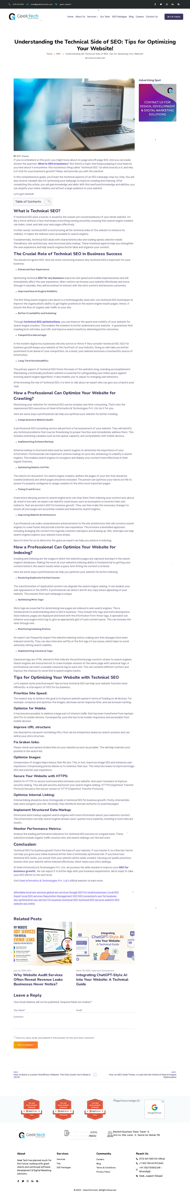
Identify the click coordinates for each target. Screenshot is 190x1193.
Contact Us (152, 16)
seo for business (107, 896)
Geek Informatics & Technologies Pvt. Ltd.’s (44, 880)
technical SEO (70, 900)
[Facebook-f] (155, 4)
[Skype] (178, 4)
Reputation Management (57, 896)
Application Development (103, 970)
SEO (58, 54)
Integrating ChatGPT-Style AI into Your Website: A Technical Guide (102, 980)
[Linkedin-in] (173, 4)
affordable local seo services (30, 892)
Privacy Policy (103, 1172)
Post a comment (26, 1045)
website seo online (24, 903)
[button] (174, 17)
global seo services (58, 892)
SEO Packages (119, 16)
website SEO (112, 900)
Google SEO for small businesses (88, 892)
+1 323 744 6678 (79, 1132)
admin (99, 58)
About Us (80, 16)
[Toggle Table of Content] (46, 201)
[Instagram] (167, 4)
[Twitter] (161, 4)
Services (91, 16)
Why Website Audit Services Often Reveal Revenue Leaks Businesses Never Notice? (38, 980)
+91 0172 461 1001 (79, 1136)
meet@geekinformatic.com (83, 1139)
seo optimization (23, 900)
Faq (59, 1163)
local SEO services (32, 896)
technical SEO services (91, 900)
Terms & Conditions (106, 1167)
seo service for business (47, 900)
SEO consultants (87, 896)
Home (70, 16)
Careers (140, 16)
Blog (131, 16)
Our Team (105, 16)
